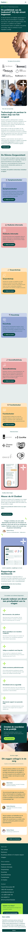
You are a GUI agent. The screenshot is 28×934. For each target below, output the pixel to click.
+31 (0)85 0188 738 (7, 895)
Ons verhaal (4, 849)
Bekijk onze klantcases (15, 839)
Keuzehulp (4, 872)
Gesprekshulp (5, 869)
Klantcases (4, 852)
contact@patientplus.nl (7, 892)
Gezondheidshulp (6, 875)
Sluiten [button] (14, 930)
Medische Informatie (6, 867)
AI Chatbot (4, 880)
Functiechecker (5, 877)
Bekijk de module (10, 199)
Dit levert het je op (6, 514)
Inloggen (3, 857)
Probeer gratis (5, 147)
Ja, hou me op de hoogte (11, 913)
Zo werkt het (5, 587)
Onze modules (5, 861)
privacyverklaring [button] (22, 926)
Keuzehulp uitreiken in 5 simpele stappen (12, 855)
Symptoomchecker (6, 864)
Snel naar (4, 847)
